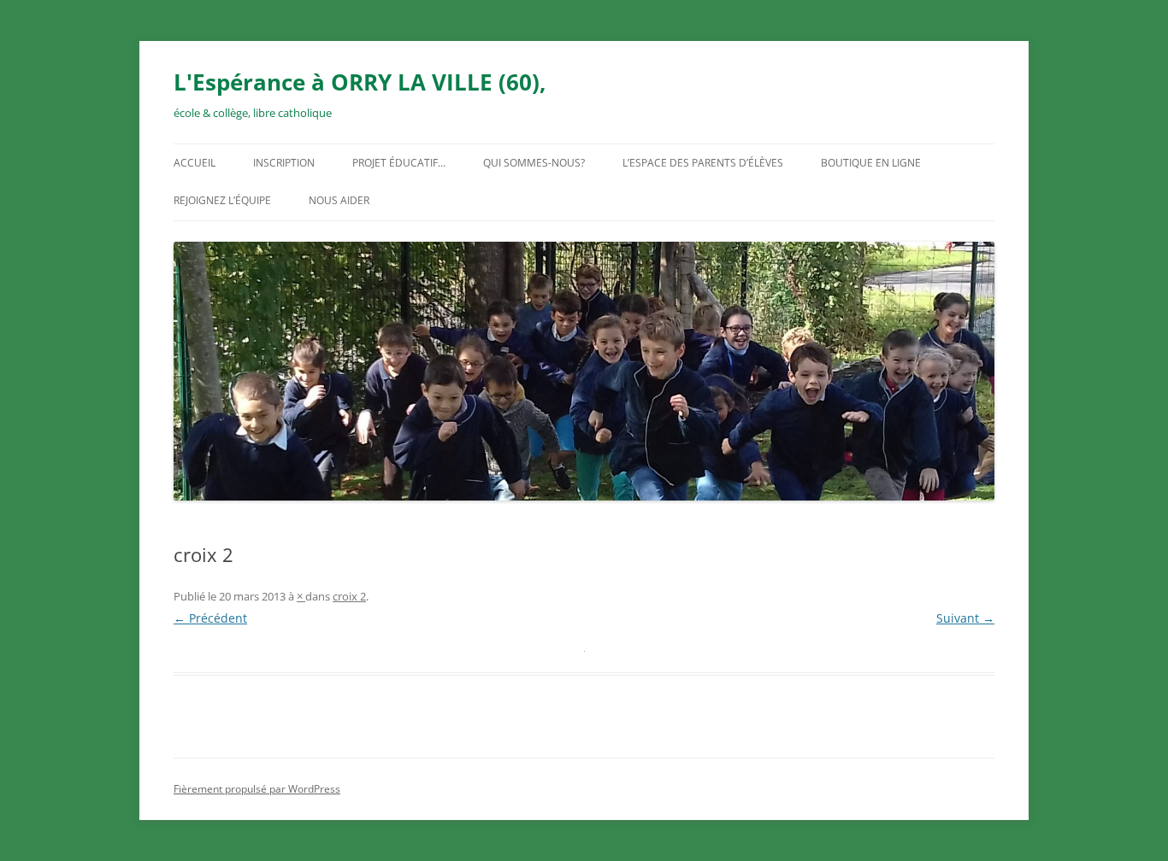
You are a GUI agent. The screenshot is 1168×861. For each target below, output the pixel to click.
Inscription (284, 162)
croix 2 (349, 596)
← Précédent (210, 618)
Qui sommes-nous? (534, 162)
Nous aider (339, 200)
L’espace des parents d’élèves (702, 162)
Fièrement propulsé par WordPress (257, 789)
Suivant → (965, 618)
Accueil (194, 162)
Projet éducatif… (398, 162)
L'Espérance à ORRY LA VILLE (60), (360, 82)
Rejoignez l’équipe (222, 200)
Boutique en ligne (871, 162)
